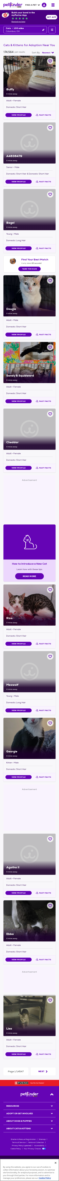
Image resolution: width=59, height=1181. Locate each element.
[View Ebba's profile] (29, 920)
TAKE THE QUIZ (29, 269)
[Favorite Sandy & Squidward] (50, 347)
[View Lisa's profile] (29, 1015)
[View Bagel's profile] (29, 209)
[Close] (55, 1163)
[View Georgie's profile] (29, 738)
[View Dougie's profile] (29, 295)
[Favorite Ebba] (50, 905)
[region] (29, 1170)
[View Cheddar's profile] (29, 429)
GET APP (51, 17)
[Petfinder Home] (12, 5)
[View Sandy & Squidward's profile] (29, 362)
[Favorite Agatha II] (50, 839)
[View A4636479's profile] (29, 143)
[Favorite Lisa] (50, 1000)
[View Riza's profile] (29, 605)
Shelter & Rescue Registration (23, 1139)
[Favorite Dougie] (50, 280)
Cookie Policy (15, 1149)
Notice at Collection (36, 1142)
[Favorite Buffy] (50, 61)
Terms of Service (18, 1142)
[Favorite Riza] (50, 590)
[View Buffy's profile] (29, 76)
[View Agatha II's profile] (29, 854)
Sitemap (42, 1139)
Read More (29, 576)
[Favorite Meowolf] (50, 656)
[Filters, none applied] (52, 29)
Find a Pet (31, 5)
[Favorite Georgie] (50, 723)
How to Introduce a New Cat (29, 563)
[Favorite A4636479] (50, 128)
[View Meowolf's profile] (29, 671)
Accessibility (39, 1145)
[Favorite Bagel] (50, 194)
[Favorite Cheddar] (50, 414)
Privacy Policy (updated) (21, 1145)
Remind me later (18, 22)
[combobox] (48, 52)
